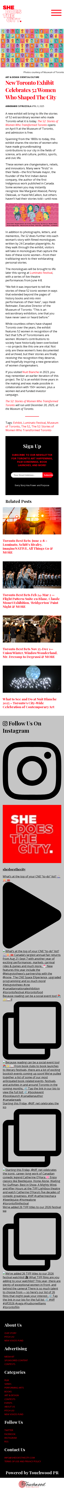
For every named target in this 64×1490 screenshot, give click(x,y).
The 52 (25, 426)
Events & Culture (29, 77)
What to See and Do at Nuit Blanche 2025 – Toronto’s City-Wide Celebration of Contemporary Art (30, 703)
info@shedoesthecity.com (19, 1457)
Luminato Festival (41, 273)
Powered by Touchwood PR (32, 1472)
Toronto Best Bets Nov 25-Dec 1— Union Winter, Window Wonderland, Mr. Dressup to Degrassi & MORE (30, 653)
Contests (9, 1364)
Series (7, 1383)
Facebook (9, 1434)
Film (6, 1380)
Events (8, 1402)
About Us (9, 1406)
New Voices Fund (13, 1340)
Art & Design (12, 77)
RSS (6, 1441)
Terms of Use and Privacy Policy (22, 1461)
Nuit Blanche (30, 372)
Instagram (10, 1437)
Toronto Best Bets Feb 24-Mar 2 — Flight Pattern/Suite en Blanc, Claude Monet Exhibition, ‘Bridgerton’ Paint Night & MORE (31, 601)
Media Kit (9, 1356)
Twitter (8, 1430)
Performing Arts (14, 1387)
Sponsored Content (16, 1360)
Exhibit (17, 423)
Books (8, 1391)
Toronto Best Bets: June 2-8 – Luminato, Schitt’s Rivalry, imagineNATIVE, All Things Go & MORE (28, 546)
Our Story (10, 1333)
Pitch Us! (9, 1336)
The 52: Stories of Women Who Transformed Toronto (31, 123)
